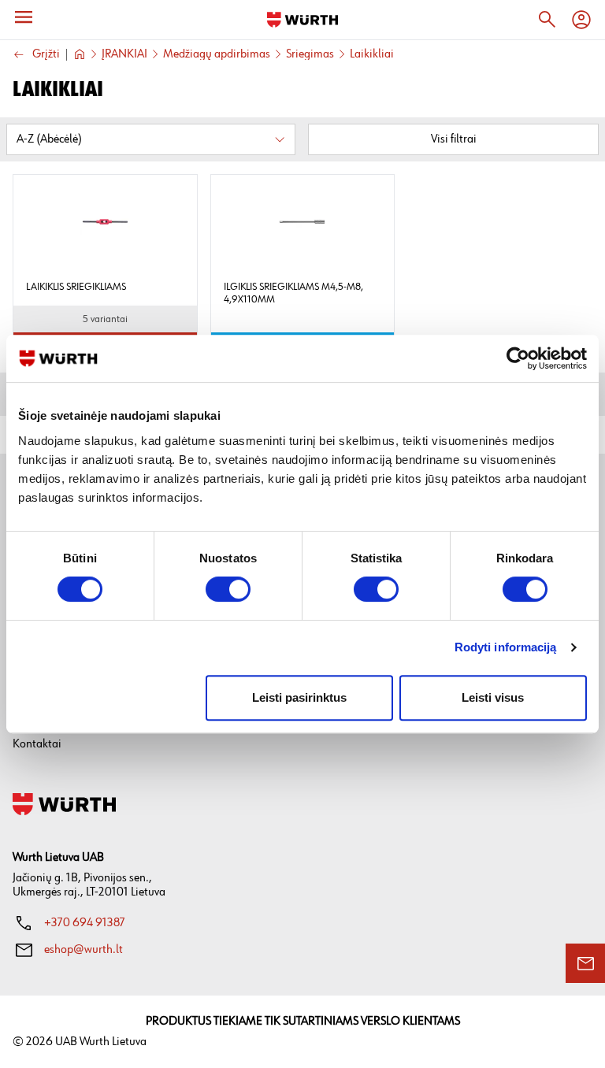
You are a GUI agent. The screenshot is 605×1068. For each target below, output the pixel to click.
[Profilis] (581, 20)
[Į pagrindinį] (302, 20)
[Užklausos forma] (585, 963)
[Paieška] (547, 20)
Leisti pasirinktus (299, 697)
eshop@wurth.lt (83, 949)
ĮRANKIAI (124, 54)
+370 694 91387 (84, 922)
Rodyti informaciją (506, 647)
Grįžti (46, 55)
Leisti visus (493, 697)
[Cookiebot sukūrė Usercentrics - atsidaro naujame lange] (518, 358)
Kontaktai (37, 744)
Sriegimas (310, 54)
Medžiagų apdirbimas (216, 54)
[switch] (228, 589)
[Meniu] (24, 17)
